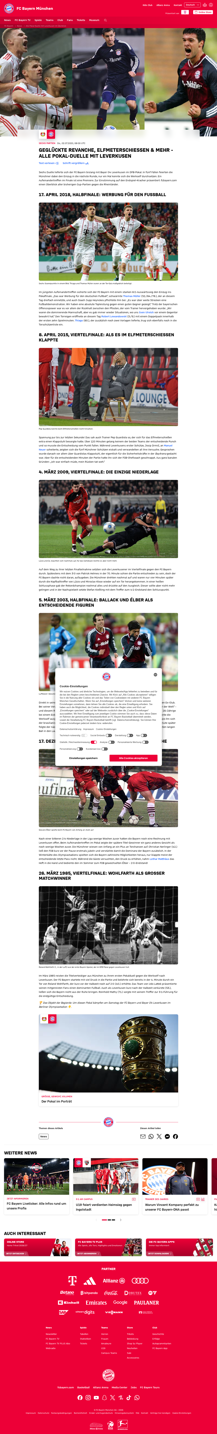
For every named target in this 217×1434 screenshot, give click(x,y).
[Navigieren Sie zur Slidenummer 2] (109, 1219)
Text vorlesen (47, 163)
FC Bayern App (159, 1348)
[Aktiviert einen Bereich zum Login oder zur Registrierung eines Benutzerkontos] (211, 5)
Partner (108, 1269)
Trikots (130, 1334)
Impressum (31, 1413)
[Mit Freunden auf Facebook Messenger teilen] (167, 1136)
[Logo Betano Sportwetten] (67, 1293)
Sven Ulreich (146, 312)
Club (60, 20)
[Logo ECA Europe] (110, 1425)
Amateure (106, 1343)
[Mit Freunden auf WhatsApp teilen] (151, 1136)
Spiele (38, 20)
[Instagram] (88, 1397)
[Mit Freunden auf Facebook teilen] (175, 1136)
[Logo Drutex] (133, 1293)
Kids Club (147, 5)
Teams (49, 20)
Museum (94, 20)
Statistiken (85, 1339)
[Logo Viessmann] (113, 1312)
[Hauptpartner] (185, 12)
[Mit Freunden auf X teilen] (159, 1136)
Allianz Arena (163, 5)
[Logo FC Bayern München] (108, 1375)
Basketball (83, 1387)
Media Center (119, 1387)
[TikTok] (129, 1397)
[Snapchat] (104, 1397)
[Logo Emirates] (96, 1302)
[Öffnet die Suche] (105, 20)
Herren (104, 1334)
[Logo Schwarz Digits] (85, 1312)
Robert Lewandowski (114, 316)
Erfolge (156, 1339)
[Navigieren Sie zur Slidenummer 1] (104, 1219)
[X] (112, 1397)
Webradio (50, 1348)
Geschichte (158, 1334)
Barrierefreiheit (80, 1413)
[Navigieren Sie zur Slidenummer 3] (113, 1219)
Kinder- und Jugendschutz (101, 1413)
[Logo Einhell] (68, 1302)
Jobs (134, 1387)
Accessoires (133, 1357)
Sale (129, 1353)
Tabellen (84, 1334)
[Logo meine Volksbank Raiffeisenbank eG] (145, 1312)
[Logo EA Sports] (152, 1293)
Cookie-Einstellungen (181, 1413)
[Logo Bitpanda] (89, 1293)
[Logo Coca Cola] (111, 1293)
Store (130, 1327)
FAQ (137, 1413)
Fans (70, 20)
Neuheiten (132, 1348)
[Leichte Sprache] (205, 5)
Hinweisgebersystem (124, 1413)
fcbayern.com (65, 1387)
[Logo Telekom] (72, 1280)
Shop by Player (134, 1343)
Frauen (104, 1339)
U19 (103, 1348)
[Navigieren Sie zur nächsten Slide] (121, 1220)
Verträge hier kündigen (160, 1413)
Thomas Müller (132, 296)
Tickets (81, 20)
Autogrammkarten (161, 1343)
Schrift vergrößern (74, 163)
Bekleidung (132, 1339)
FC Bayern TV (23, 20)
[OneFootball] (120, 1397)
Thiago (79, 320)
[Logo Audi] (140, 1281)
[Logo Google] (120, 1302)
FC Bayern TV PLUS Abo (58, 1343)
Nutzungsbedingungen (61, 1413)
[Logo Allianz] (114, 1281)
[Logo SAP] (64, 1312)
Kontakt (178, 5)
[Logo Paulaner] (146, 1303)
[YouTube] (96, 1397)
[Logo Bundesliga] (123, 1425)
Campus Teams (109, 1353)
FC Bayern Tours (150, 1387)
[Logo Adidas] (89, 1281)
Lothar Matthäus (159, 859)
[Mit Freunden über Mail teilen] (143, 1136)
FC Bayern (8, 26)
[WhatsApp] (137, 1397)
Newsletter (51, 1334)
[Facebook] (80, 1397)
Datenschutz (43, 1413)
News (7, 20)
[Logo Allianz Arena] (96, 1426)
